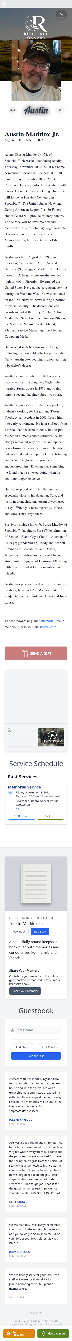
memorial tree (51, 620)
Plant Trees (50, 816)
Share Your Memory (25, 991)
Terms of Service (46, 1324)
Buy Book (40, 931)
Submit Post (36, 1056)
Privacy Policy (25, 1324)
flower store (48, 626)
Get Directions (21, 816)
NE (17, 808)
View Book (18, 931)
